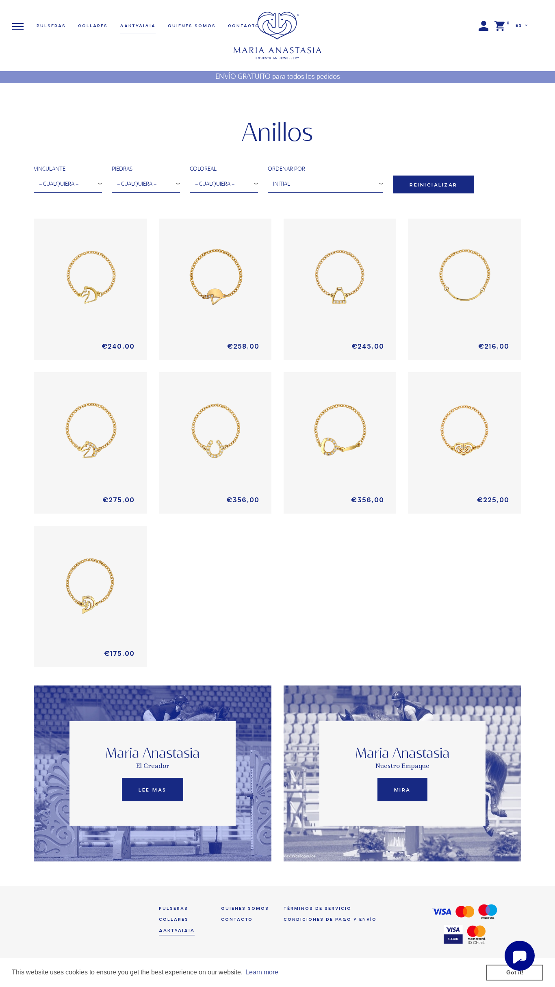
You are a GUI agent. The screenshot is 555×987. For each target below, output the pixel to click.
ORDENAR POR (286, 169)
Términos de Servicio (317, 908)
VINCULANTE (49, 169)
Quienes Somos (192, 25)
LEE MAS (153, 790)
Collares (93, 25)
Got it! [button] (515, 972)
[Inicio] (277, 29)
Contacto (237, 919)
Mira (402, 790)
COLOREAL (203, 169)
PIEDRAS (122, 169)
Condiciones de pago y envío (330, 919)
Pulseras (51, 25)
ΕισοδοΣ (483, 26)
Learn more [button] (261, 972)
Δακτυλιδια (138, 25)
